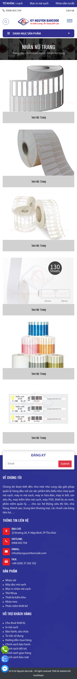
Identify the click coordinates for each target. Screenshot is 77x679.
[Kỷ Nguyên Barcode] (38, 21)
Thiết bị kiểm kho (15, 597)
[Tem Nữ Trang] (38, 88)
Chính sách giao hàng (18, 653)
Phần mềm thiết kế (16, 606)
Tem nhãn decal (35, 53)
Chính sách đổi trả (16, 648)
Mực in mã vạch (29, 3)
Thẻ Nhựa (11, 593)
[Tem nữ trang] (38, 345)
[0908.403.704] (5, 649)
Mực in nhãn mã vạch (18, 589)
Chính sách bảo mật (17, 657)
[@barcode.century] (5, 669)
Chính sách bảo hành (17, 644)
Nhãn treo (11, 601)
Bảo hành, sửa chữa (16, 631)
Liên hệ (70, 10)
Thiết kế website (59, 671)
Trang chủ (18, 53)
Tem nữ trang (38, 374)
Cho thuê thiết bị (15, 623)
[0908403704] (5, 659)
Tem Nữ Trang (38, 117)
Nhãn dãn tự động (57, 3)
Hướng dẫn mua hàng (18, 640)
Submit (65, 463)
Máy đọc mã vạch (15, 584)
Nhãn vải (10, 580)
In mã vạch (11, 627)
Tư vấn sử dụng (14, 636)
